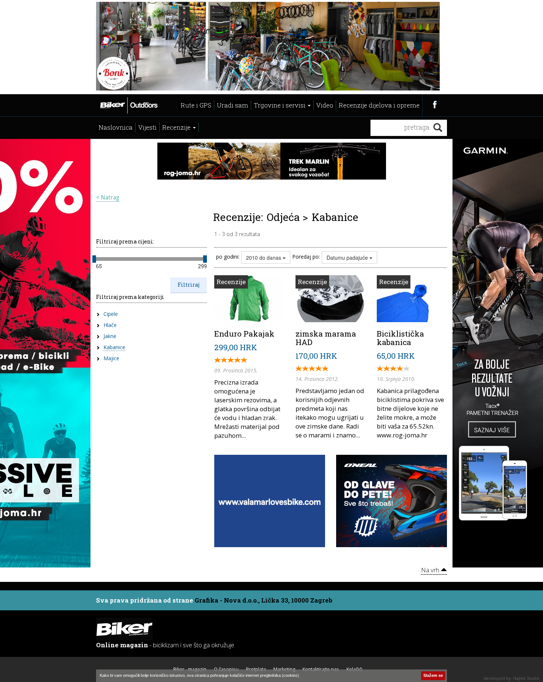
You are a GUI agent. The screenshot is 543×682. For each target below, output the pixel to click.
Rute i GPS (196, 105)
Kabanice (114, 347)
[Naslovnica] (128, 104)
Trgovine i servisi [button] (280, 105)
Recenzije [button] (177, 127)
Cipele (110, 313)
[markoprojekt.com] (391, 500)
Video (324, 105)
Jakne (109, 336)
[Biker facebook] (434, 104)
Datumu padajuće (348, 257)
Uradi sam (232, 105)
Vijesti (147, 127)
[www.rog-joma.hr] (271, 160)
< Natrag (107, 197)
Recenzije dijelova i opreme (379, 105)
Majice (111, 358)
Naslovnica (116, 127)
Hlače (110, 324)
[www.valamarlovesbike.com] (269, 500)
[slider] (94, 259)
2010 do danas (264, 257)
